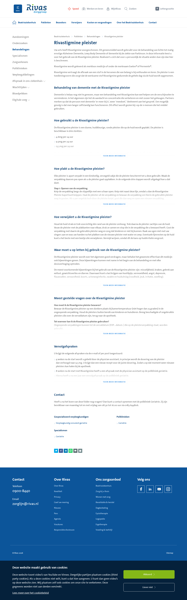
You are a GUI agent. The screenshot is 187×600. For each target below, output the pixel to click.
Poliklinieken (19, 68)
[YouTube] (159, 489)
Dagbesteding (102, 508)
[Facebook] (141, 489)
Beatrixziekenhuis (62, 36)
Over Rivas (58, 485)
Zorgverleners (20, 62)
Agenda (57, 518)
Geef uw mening (61, 502)
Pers (56, 513)
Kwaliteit (58, 491)
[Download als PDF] (80, 451)
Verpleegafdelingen (23, 74)
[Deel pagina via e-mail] (75, 451)
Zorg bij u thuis (102, 491)
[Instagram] (168, 489)
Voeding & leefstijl (104, 529)
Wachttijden (19, 87)
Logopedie (100, 518)
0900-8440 (21, 491)
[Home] (36, 9)
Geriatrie (122, 423)
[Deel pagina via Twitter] (56, 451)
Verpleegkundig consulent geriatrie (71, 423)
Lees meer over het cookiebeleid (30, 593)
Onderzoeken (19, 43)
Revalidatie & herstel (105, 502)
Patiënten (78, 36)
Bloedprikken (19, 93)
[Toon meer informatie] (114, 150)
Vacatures (58, 524)
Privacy (57, 497)
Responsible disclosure (64, 529)
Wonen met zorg (103, 497)
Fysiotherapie (102, 513)
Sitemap (169, 553)
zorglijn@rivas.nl (25, 503)
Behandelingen (20, 49)
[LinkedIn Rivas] (150, 489)
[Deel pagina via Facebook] (61, 451)
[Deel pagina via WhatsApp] (71, 451)
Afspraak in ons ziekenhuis (27, 81)
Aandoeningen (20, 37)
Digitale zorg (20, 100)
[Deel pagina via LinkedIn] (66, 451)
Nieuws (57, 508)
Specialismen (19, 55)
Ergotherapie (101, 524)
